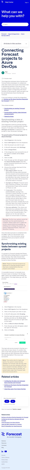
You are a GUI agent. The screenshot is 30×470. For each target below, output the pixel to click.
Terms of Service (5, 457)
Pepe (6, 72)
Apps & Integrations (13, 34)
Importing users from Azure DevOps (15, 389)
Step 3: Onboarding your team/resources (12, 426)
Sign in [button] (27, 2)
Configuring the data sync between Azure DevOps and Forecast (14, 382)
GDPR (3, 464)
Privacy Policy (5, 459)
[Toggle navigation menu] (21, 2)
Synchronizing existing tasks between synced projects (15, 113)
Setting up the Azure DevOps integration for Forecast (15, 100)
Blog (3, 447)
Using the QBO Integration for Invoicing (11, 424)
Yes (7, 401)
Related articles (9, 116)
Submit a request (17, 409)
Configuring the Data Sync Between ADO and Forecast (13, 419)
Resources (4, 443)
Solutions (4, 441)
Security (3, 455)
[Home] (12, 435)
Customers (4, 445)
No (13, 401)
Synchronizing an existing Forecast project (14, 109)
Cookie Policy (5, 461)
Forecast (4, 34)
